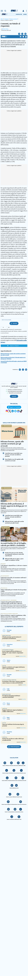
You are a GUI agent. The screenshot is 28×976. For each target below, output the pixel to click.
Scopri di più (19, 14)
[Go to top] (25, 971)
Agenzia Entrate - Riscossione (9, 600)
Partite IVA (6, 527)
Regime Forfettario (6, 635)
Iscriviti (14, 396)
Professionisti (7, 425)
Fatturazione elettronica (8, 649)
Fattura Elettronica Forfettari (10, 613)
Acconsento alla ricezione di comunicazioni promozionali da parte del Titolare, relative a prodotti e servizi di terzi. (14, 331)
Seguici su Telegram (14, 345)
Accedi (25, 14)
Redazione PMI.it (22, 656)
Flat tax (4, 665)
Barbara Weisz (5, 29)
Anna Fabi (24, 684)
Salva (23, 36)
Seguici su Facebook (15, 407)
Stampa (20, 36)
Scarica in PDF (26, 36)
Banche (4, 563)
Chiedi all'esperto (14, 746)
